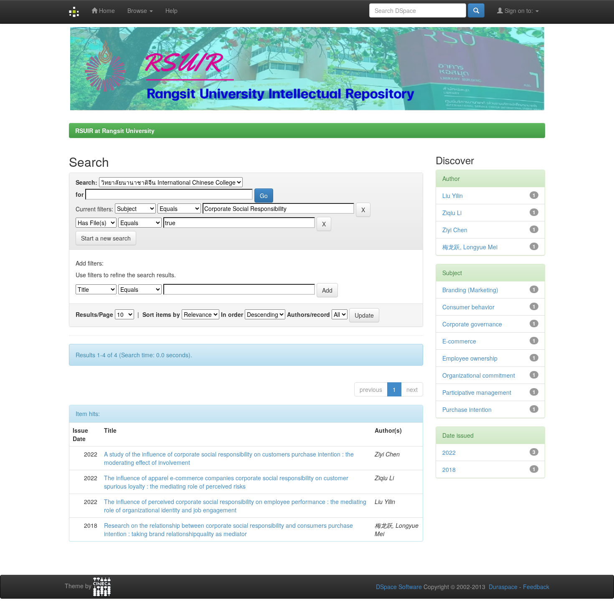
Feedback (536, 586)
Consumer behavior (468, 307)
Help (171, 10)
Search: (86, 182)
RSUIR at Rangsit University (115, 130)
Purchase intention (467, 409)
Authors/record (308, 314)
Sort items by (161, 314)
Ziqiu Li (452, 212)
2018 (449, 469)
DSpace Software (399, 586)
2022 (449, 452)
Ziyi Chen (454, 230)
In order (232, 314)
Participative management (476, 392)
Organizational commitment (478, 375)
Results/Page (94, 314)
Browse (138, 10)
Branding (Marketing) (470, 290)
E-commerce (459, 341)
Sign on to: (519, 10)
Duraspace (503, 586)
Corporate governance (472, 324)
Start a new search (106, 238)
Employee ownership (469, 358)
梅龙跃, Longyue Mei (469, 247)
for (80, 194)
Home (106, 10)
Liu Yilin (452, 195)
